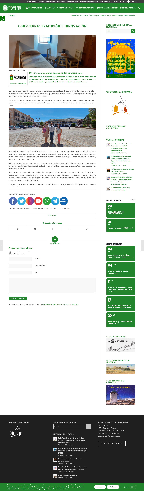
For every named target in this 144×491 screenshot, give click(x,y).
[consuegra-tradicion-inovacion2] (52, 51)
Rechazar (113, 487)
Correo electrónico (40, 265)
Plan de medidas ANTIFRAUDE (35, 1)
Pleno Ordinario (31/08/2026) (120, 187)
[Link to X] (123, 1)
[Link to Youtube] (133, 1)
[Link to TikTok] (130, 1)
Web (36, 272)
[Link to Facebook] (120, 1)
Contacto (115, 1)
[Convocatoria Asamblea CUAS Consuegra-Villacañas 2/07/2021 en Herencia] (142, 245)
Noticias (12, 15)
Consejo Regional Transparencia (55, 1)
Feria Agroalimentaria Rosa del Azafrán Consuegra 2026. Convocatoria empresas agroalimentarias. (71, 440)
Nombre (37, 258)
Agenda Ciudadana (105, 1)
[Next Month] (134, 200)
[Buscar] (139, 8)
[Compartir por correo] (69, 229)
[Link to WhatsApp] (139, 1)
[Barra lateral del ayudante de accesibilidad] (2, 18)
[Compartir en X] (35, 229)
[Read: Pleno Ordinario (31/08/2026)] (108, 189)
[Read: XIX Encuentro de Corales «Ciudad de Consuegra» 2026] (108, 170)
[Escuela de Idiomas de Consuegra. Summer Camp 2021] (1, 245)
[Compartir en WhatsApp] (52, 229)
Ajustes (125, 487)
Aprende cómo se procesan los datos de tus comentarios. (59, 304)
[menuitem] (35, 1)
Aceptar (100, 487)
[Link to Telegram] (136, 1)
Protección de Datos (72, 1)
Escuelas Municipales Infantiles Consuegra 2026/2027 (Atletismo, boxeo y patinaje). (121, 179)
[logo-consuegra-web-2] (14, 8)
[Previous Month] (132, 200)
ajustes (64, 489)
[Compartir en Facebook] (17, 229)
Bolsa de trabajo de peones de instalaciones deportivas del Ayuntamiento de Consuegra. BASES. (72, 451)
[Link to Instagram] (126, 1)
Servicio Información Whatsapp (89, 1)
